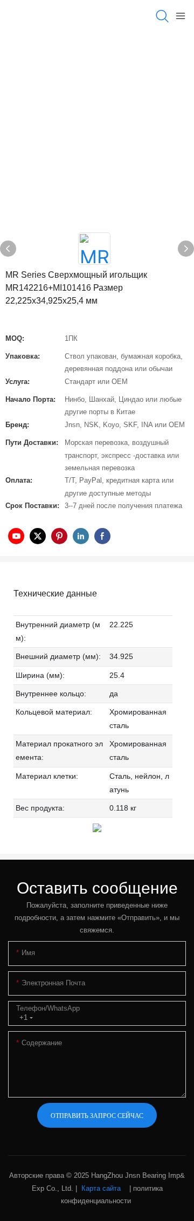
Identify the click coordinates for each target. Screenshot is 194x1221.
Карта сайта (101, 1188)
